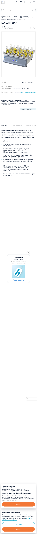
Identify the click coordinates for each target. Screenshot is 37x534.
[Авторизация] (16, 2)
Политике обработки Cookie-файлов (17, 519)
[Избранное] (21, 2)
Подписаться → (18, 280)
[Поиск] (32, 10)
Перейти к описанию (27, 109)
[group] (18, 54)
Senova (6, 27)
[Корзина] (29, 2)
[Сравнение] (25, 2)
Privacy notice (32, 398)
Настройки (18, 524)
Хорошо (18, 504)
